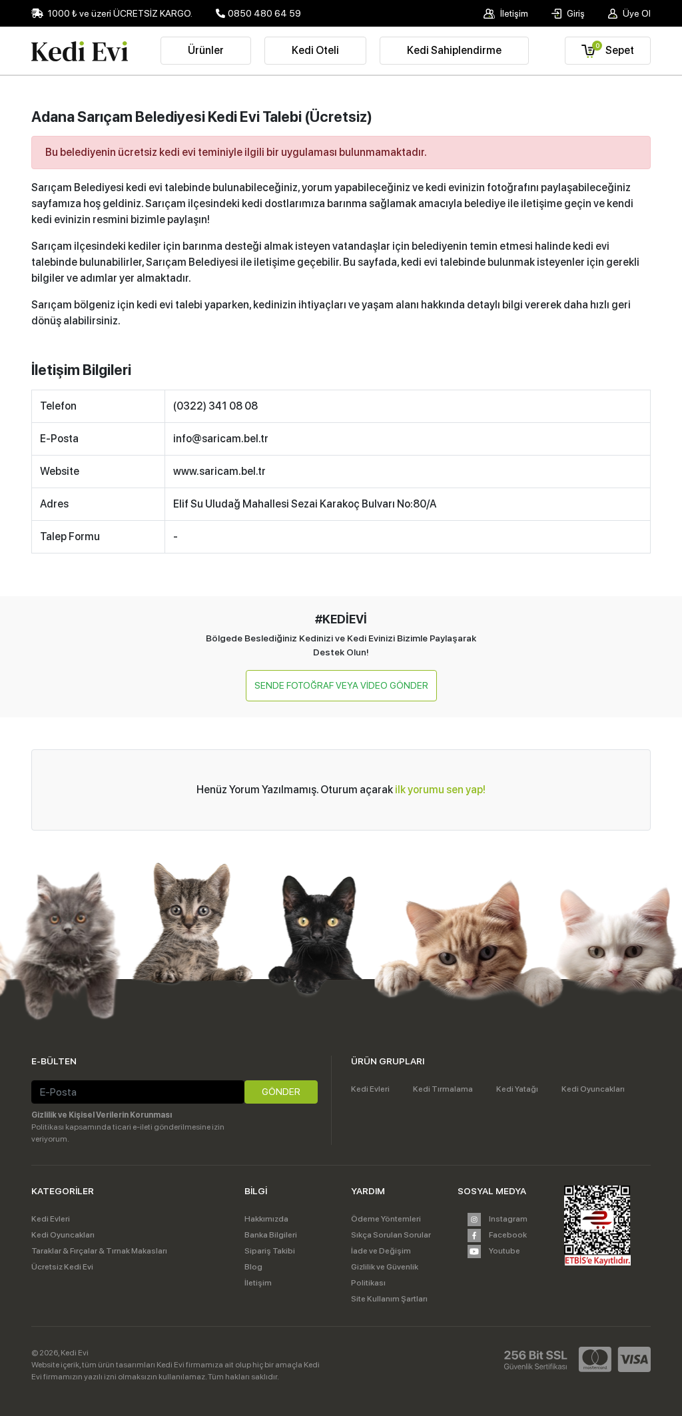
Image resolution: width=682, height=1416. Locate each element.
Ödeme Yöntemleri (386, 1219)
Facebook (507, 1234)
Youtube (504, 1250)
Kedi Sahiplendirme (454, 50)
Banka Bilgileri (270, 1234)
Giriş (575, 13)
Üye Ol (636, 13)
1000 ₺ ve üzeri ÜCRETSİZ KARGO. (119, 13)
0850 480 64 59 (264, 13)
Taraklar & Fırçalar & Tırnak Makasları (99, 1250)
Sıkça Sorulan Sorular (391, 1234)
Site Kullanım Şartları (389, 1298)
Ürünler (206, 50)
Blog (253, 1266)
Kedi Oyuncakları (593, 1089)
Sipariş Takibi (269, 1250)
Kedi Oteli (315, 50)
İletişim (513, 13)
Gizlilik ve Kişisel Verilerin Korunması (101, 1115)
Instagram (507, 1219)
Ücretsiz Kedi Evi (62, 1266)
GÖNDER (281, 1091)
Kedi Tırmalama (443, 1089)
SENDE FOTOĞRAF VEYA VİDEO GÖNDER (341, 685)
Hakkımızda (266, 1219)
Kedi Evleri (370, 1089)
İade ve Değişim (381, 1250)
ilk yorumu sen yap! (440, 789)
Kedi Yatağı (517, 1089)
